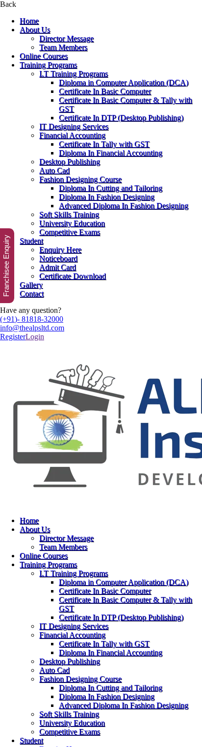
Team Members (63, 47)
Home (29, 21)
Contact (32, 293)
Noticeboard (58, 258)
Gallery (31, 285)
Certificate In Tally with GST (104, 144)
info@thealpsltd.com (32, 328)
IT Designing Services (73, 126)
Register (12, 336)
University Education (72, 223)
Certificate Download (72, 276)
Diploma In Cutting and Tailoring (110, 188)
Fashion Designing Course (80, 179)
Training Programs (48, 65)
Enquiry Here (60, 249)
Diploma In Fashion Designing (106, 197)
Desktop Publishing (69, 161)
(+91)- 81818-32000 (31, 319)
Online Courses (44, 56)
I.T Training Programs (73, 73)
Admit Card (57, 267)
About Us (35, 29)
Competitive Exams (69, 232)
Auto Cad (54, 170)
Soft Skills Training (69, 214)
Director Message (66, 38)
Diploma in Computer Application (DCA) (123, 82)
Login (34, 336)
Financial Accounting (72, 135)
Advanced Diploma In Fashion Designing (123, 205)
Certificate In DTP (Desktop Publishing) (121, 117)
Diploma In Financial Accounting (110, 153)
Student (31, 241)
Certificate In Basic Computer (105, 91)
